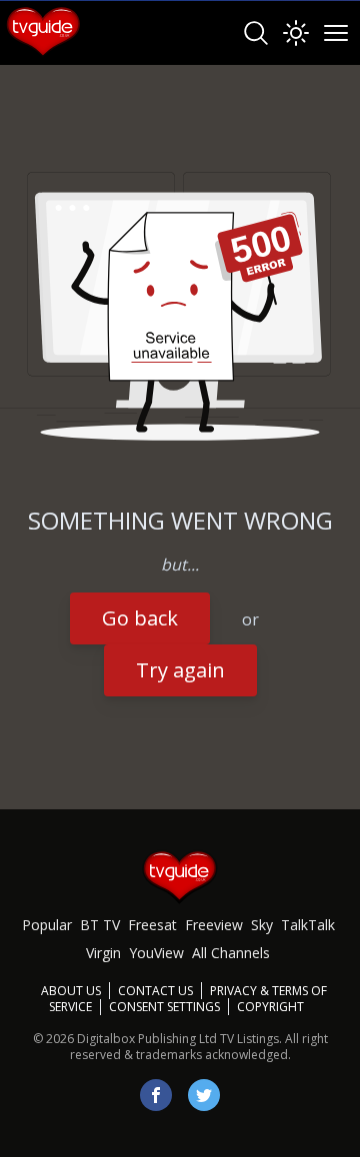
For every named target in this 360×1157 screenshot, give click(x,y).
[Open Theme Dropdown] (296, 33)
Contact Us (155, 990)
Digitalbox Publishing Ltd (147, 1038)
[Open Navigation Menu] (336, 33)
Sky (262, 924)
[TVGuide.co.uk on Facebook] (156, 1095)
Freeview (214, 924)
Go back (140, 617)
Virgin (103, 952)
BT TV (100, 924)
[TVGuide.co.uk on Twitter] (204, 1095)
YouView (156, 952)
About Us (71, 990)
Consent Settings (164, 1007)
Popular (47, 924)
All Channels (231, 952)
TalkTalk (308, 924)
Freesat (152, 924)
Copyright (270, 1006)
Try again (180, 669)
